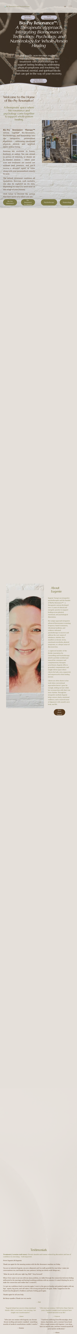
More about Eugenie (59, 712)
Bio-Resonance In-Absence (28, 202)
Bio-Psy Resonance (10, 202)
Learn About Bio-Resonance (38, 81)
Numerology (67, 202)
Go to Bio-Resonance (28, 17)
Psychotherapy (49, 202)
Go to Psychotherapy (49, 17)
